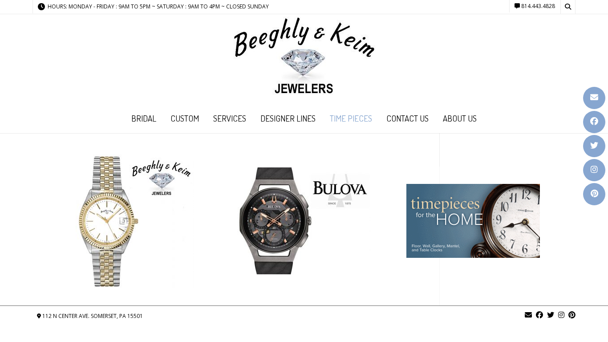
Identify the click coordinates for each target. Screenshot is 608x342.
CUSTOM (184, 118)
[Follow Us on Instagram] (594, 170)
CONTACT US (407, 118)
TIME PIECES (351, 118)
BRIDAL (143, 118)
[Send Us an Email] (594, 98)
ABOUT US (460, 118)
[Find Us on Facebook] (594, 122)
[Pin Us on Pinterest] (594, 194)
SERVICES (229, 118)
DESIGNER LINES (288, 118)
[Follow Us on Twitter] (594, 146)
